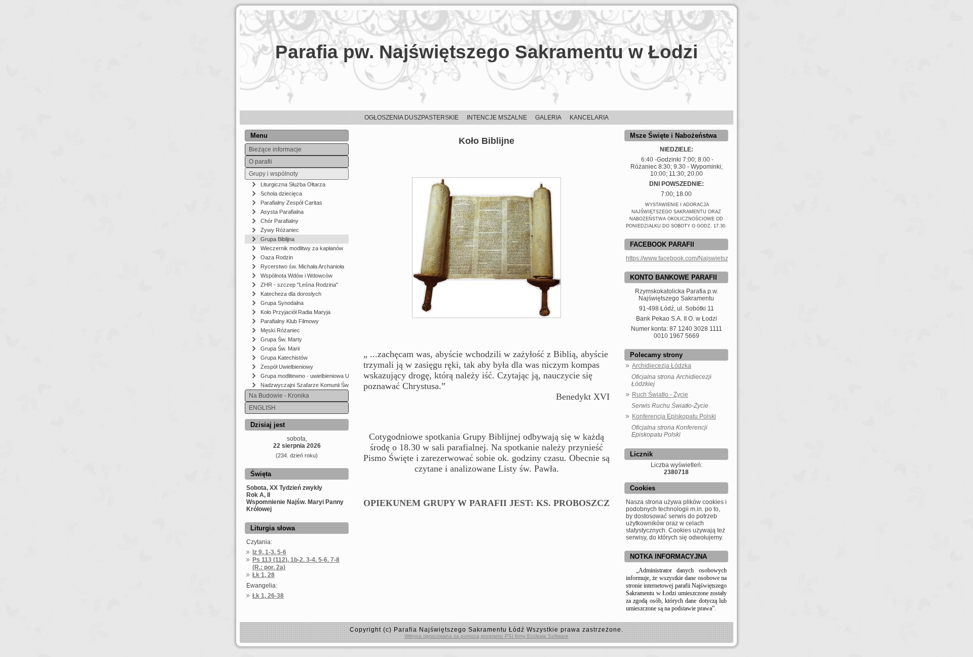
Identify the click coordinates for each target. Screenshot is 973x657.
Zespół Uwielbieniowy (286, 367)
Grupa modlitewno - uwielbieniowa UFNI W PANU (304, 376)
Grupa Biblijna (277, 239)
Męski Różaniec (280, 330)
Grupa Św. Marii (280, 348)
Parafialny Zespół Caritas (291, 203)
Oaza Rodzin (276, 257)
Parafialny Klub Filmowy (289, 321)
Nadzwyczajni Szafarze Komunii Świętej (304, 385)
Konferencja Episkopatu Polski (674, 416)
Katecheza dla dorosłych (290, 294)
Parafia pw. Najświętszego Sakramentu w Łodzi (486, 52)
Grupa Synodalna (282, 303)
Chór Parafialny (279, 221)
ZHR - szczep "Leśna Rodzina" (299, 285)
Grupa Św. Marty (281, 339)
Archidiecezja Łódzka (661, 365)
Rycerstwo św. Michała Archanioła (302, 266)
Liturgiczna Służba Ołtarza (292, 184)
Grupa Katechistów (284, 358)
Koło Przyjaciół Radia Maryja (295, 312)
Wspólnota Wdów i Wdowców (296, 276)
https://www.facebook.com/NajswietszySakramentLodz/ (701, 258)
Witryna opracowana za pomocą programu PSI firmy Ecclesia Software (486, 636)
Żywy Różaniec (279, 230)
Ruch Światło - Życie (660, 394)
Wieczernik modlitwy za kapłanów (301, 248)
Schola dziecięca (281, 193)
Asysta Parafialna (282, 212)
